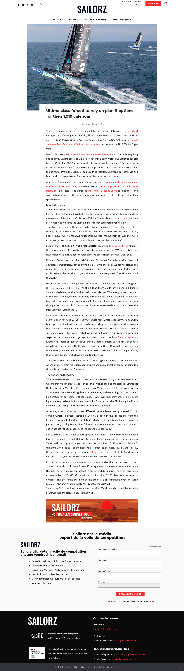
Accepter (118, 667)
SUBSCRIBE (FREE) (122, 19)
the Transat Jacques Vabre (102, 190)
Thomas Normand (127, 337)
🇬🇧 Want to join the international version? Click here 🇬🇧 (131, 601)
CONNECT (73, 19)
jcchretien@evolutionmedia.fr (132, 654)
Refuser (126, 667)
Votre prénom (104, 571)
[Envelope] (32, 5)
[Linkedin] (23, 5)
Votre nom (103, 560)
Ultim (101, 124)
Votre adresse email (107, 549)
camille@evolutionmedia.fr (124, 659)
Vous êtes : (103, 582)
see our (129, 131)
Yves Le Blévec (120, 245)
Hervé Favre (99, 451)
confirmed (127, 218)
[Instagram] (27, 5)
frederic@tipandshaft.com (124, 640)
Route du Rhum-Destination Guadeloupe (89, 154)
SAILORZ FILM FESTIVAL (95, 19)
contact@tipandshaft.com (105, 629)
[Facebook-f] (18, 5)
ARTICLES (58, 19)
